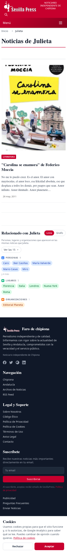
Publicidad (9, 498)
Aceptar (49, 546)
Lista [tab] (49, 233)
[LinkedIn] (24, 362)
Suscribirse (33, 479)
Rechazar (17, 546)
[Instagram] (17, 362)
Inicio (4, 31)
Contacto (8, 441)
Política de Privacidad (15, 421)
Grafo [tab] (59, 233)
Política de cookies (24, 538)
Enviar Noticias (12, 508)
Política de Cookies (14, 426)
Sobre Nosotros (12, 411)
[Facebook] (4, 362)
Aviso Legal (9, 436)
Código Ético (10, 416)
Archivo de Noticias (14, 389)
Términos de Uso (13, 431)
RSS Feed (8, 394)
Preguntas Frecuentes (16, 503)
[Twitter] (11, 362)
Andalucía (9, 384)
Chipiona (8, 379)
